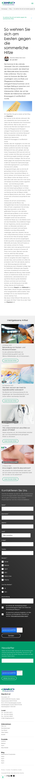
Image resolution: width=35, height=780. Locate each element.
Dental (5, 22)
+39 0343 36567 (8, 716)
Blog (10, 8)
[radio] (17, 588)
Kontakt (3, 734)
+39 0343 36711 (7, 712)
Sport (2, 745)
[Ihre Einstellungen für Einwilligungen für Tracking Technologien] (2, 777)
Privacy (3, 769)
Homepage (4, 8)
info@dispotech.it (9, 718)
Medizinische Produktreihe (11, 22)
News (2, 756)
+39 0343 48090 (8, 714)
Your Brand (4, 730)
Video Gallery (4, 732)
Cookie (8, 769)
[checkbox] (17, 571)
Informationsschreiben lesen (19, 616)
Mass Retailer (4, 747)
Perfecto (3, 741)
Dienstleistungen (5, 728)
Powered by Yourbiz (16, 769)
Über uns (3, 726)
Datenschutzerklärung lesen (18, 623)
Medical (3, 743)
